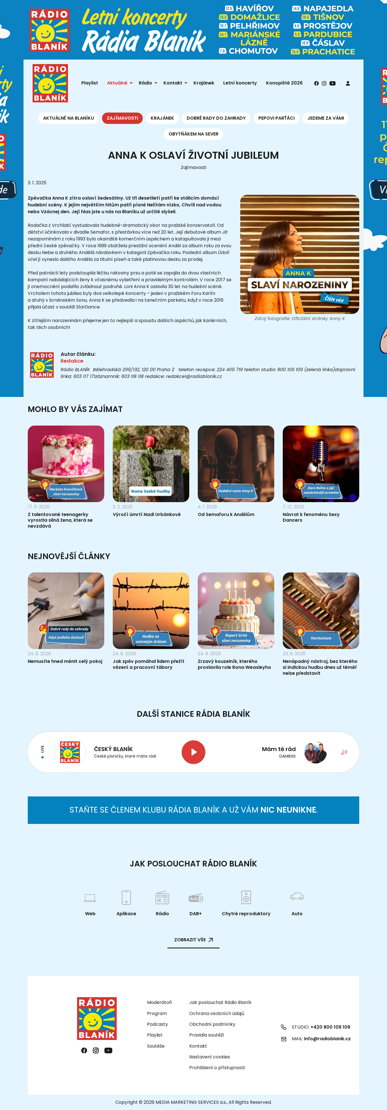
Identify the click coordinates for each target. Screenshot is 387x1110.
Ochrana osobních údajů (216, 1013)
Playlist (155, 1035)
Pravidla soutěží (206, 1035)
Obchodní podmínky (212, 1024)
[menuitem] (347, 83)
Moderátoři (159, 1002)
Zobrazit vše (190, 939)
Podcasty (157, 1024)
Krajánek (162, 118)
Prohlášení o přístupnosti (217, 1067)
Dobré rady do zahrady (216, 118)
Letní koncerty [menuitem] (240, 83)
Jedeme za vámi (325, 118)
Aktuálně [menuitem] (117, 83)
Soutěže (156, 1046)
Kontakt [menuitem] (172, 83)
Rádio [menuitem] (145, 83)
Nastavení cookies (209, 1057)
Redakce (72, 360)
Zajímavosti (122, 118)
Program (157, 1013)
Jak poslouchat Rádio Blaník (220, 1002)
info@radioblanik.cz (327, 1038)
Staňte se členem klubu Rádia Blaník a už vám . (193, 809)
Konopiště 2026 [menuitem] (284, 83)
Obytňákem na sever (193, 134)
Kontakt (198, 1046)
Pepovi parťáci (276, 118)
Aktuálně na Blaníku (68, 118)
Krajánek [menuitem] (204, 83)
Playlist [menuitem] (89, 83)
